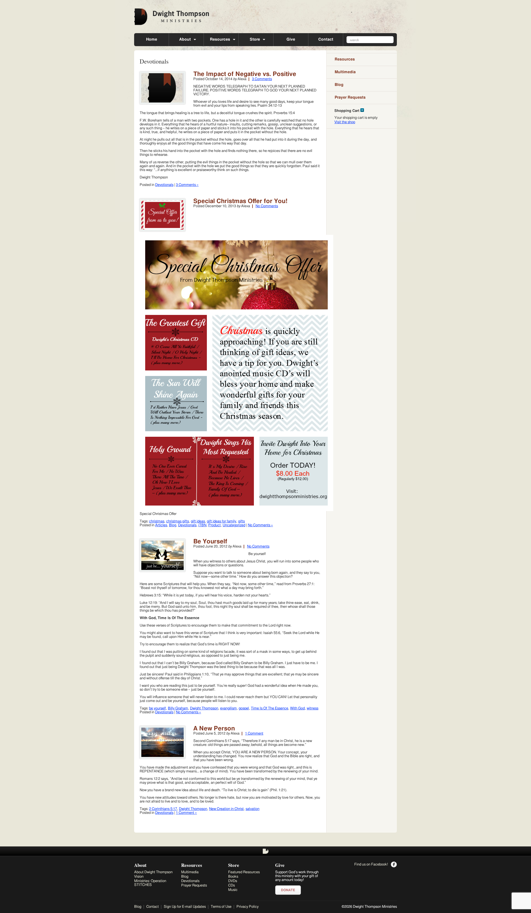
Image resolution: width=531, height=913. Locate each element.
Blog (172, 525)
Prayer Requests (350, 97)
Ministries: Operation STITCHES (150, 883)
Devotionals (164, 185)
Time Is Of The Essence (269, 708)
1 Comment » (186, 813)
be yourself (157, 708)
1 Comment (254, 733)
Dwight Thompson (204, 708)
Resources (220, 39)
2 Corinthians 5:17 (163, 809)
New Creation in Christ (226, 809)
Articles (161, 525)
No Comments (267, 206)
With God (297, 708)
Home (151, 39)
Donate (288, 890)
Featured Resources (244, 872)
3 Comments (262, 79)
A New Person (214, 728)
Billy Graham (178, 708)
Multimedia (345, 72)
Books (233, 876)
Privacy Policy (247, 907)
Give (291, 39)
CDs (231, 885)
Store (255, 39)
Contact (325, 39)
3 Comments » (187, 185)
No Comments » (260, 525)
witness (312, 708)
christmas (156, 521)
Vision (139, 876)
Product (214, 525)
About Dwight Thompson (153, 872)
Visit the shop (344, 122)
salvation (252, 809)
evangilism (228, 708)
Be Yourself (210, 541)
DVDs (232, 881)
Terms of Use (221, 907)
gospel (244, 708)
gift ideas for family (221, 521)
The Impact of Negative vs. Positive (244, 74)
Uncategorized (234, 525)
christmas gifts (177, 521)
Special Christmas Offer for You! (240, 201)
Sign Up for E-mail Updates (185, 907)
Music (233, 890)
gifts (241, 521)
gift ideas (198, 521)
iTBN (202, 525)
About (185, 39)
